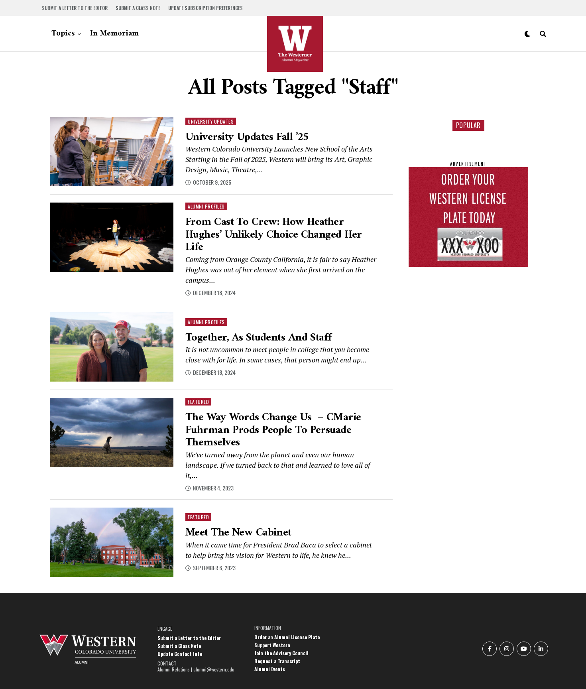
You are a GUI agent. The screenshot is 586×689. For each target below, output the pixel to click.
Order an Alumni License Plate (287, 637)
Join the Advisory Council (281, 653)
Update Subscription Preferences (205, 7)
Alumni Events (269, 668)
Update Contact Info (179, 653)
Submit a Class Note (138, 7)
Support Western (272, 645)
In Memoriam (114, 34)
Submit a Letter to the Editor (75, 7)
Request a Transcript (277, 661)
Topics (63, 34)
